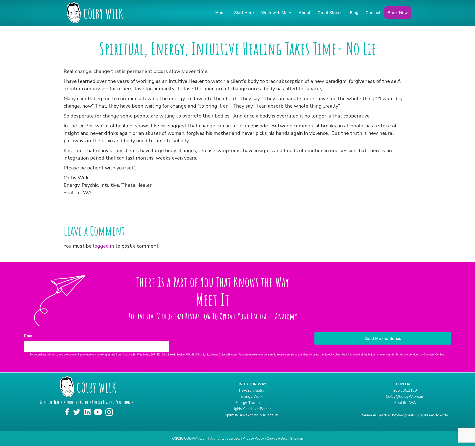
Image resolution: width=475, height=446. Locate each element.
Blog (354, 12)
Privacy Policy (253, 438)
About (304, 12)
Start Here (244, 12)
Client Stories (330, 12)
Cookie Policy (277, 438)
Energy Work (251, 396)
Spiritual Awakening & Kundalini (251, 415)
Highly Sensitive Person (251, 408)
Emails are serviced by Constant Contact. (420, 354)
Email (29, 336)
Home (221, 12)
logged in (103, 246)
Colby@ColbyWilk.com (405, 396)
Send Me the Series (382, 338)
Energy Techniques (251, 402)
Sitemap (296, 438)
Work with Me (274, 12)
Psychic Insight (251, 390)
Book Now (398, 12)
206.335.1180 (405, 390)
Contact (373, 12)
